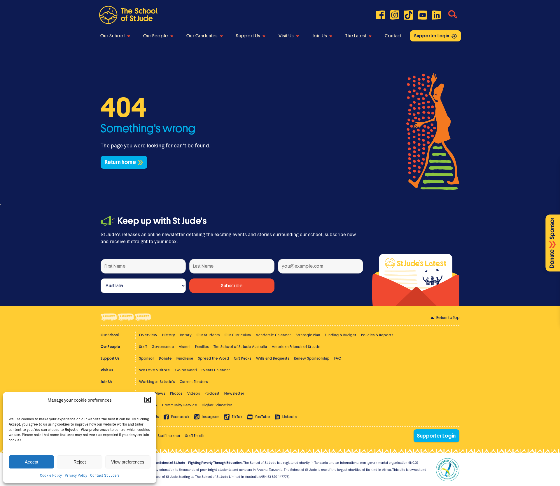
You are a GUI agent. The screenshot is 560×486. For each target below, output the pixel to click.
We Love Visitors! (155, 370)
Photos (176, 393)
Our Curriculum (238, 335)
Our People (155, 36)
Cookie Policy (51, 475)
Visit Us (286, 36)
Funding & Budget (340, 335)
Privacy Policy (76, 475)
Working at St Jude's (157, 382)
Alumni (184, 347)
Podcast (212, 393)
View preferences (127, 461)
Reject (80, 461)
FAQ (338, 358)
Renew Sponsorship (312, 358)
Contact (393, 36)
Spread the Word (213, 358)
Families (202, 347)
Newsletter (234, 393)
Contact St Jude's (104, 475)
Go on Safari (186, 370)
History (168, 335)
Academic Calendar (273, 335)
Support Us (248, 36)
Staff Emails (194, 436)
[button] (147, 400)
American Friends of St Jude (296, 347)
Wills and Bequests (272, 358)
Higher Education (217, 405)
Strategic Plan (308, 335)
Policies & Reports (377, 335)
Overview (148, 335)
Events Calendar (216, 370)
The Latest (355, 36)
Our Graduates (202, 36)
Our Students (208, 335)
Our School (112, 36)
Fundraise (184, 358)
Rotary (186, 335)
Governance (163, 347)
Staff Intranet (169, 436)
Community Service (179, 405)
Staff (143, 347)
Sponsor (146, 358)
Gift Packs (242, 358)
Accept (31, 461)
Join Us (319, 36)
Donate (165, 358)
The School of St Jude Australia (240, 347)
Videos (193, 393)
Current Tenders (194, 382)
